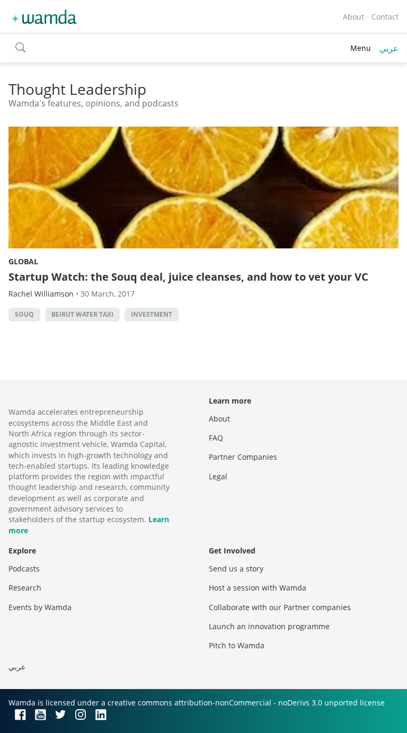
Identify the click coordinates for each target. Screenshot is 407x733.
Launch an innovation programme (269, 626)
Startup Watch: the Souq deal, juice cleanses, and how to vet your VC (188, 277)
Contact (385, 17)
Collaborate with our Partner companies (280, 607)
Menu (360, 48)
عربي (389, 48)
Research (24, 588)
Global (23, 261)
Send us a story (236, 569)
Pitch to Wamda (236, 645)
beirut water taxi (82, 314)
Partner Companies (243, 457)
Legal (218, 476)
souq (24, 314)
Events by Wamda (40, 607)
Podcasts (24, 569)
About (353, 17)
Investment (151, 314)
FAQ (216, 438)
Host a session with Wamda (257, 588)
